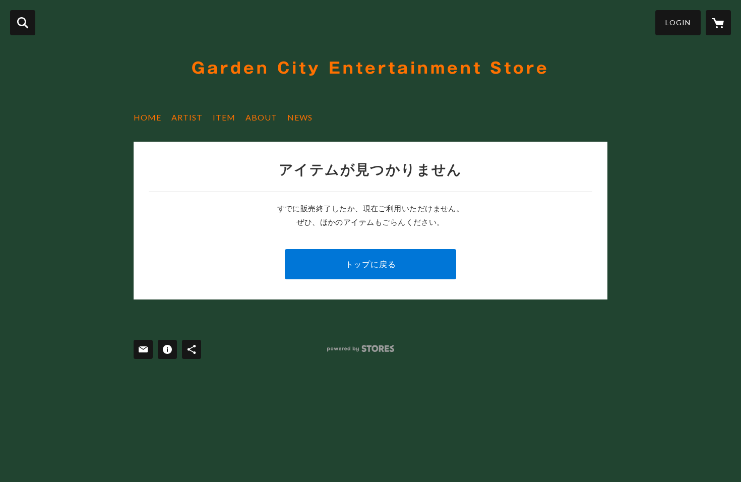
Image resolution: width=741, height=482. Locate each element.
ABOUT (261, 117)
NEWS (300, 117)
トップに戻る (370, 264)
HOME (147, 117)
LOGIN (678, 22)
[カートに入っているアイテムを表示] (718, 22)
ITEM (224, 117)
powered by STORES (360, 348)
